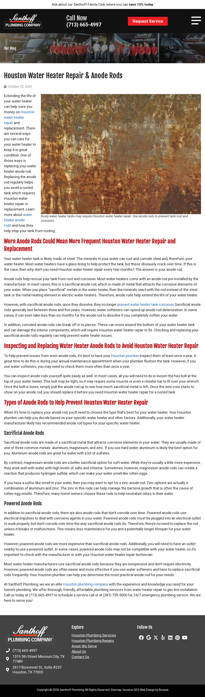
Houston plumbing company (85, 584)
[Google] (148, 637)
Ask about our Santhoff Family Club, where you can (102, 4)
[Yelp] (163, 637)
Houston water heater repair (19, 117)
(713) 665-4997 (83, 25)
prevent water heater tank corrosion (145, 304)
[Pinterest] (177, 637)
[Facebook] (141, 637)
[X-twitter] (156, 637)
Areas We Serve (84, 646)
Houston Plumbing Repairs (93, 641)
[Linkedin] (170, 637)
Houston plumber (125, 356)
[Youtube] (184, 637)
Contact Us (80, 657)
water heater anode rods (18, 220)
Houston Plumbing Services (94, 635)
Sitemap (116, 689)
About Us (79, 652)
